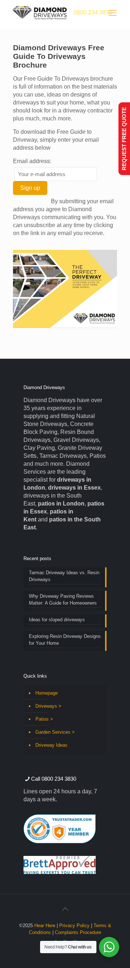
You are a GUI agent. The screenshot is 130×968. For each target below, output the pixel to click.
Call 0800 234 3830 (53, 779)
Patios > (44, 719)
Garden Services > (55, 732)
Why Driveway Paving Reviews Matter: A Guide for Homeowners (63, 599)
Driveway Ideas (51, 745)
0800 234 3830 (93, 12)
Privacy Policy (74, 925)
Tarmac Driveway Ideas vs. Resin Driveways (64, 576)
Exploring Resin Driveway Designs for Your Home (65, 640)
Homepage (46, 693)
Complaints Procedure (78, 932)
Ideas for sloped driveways (57, 619)
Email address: (32, 161)
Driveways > (48, 706)
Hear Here (44, 925)
